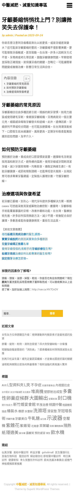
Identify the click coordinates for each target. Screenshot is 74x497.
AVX (4, 385)
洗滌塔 (40, 410)
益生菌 (43, 419)
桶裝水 (12, 411)
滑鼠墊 (52, 411)
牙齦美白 (21, 418)
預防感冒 (40, 433)
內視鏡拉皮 (63, 385)
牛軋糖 (34, 418)
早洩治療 (42, 404)
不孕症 (36, 385)
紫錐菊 (25, 426)
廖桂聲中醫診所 (52, 456)
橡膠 (21, 411)
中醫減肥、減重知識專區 (24, 5)
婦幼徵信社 (36, 456)
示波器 (54, 418)
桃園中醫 (55, 404)
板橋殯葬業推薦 (13, 463)
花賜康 (35, 426)
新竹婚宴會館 (24, 404)
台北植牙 (27, 392)
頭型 (48, 433)
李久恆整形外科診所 (31, 459)
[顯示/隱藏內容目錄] (25, 79)
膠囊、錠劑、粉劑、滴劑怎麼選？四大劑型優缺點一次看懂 (34, 344)
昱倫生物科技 (9, 456)
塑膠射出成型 (53, 392)
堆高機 (37, 391)
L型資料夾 (15, 385)
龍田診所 (24, 456)
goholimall (48, 452)
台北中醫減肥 (16, 392)
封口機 (65, 398)
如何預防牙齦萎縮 (16, 87)
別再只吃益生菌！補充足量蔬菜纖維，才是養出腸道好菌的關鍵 (37, 358)
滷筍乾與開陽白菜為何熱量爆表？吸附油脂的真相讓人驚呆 (34, 364)
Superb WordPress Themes (43, 489)
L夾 (27, 385)
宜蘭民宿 (52, 399)
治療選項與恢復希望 (17, 91)
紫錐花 (12, 425)
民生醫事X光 (62, 452)
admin (9, 35)
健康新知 (13, 459)
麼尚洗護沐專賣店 (54, 459)
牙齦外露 (10, 419)
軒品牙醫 (35, 452)
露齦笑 (30, 433)
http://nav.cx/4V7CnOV (45, 289)
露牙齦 (22, 433)
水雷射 (29, 411)
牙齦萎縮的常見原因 (17, 83)
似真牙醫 (7, 452)
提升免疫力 (7, 405)
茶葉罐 (44, 426)
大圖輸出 (38, 398)
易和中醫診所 (21, 452)
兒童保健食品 (48, 385)
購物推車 (58, 426)
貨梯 (52, 426)
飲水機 (57, 432)
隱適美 (12, 432)
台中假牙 (6, 392)
